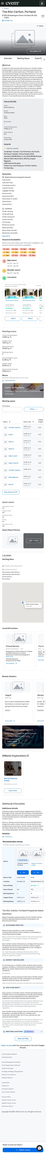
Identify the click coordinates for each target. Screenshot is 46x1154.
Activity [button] (7, 710)
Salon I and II (13, 456)
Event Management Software (11, 1062)
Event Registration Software (11, 1065)
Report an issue (7, 1045)
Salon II (11, 441)
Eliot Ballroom (13, 477)
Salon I (11, 434)
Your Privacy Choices (8, 1092)
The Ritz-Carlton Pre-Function (15, 470)
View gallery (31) (35, 51)
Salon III (11, 449)
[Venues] (42, 3)
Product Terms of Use (9, 1100)
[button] (42, 306)
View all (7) (6, 236)
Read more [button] (9, 656)
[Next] (44, 59)
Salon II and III (13, 463)
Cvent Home (6, 1082)
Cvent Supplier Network (9, 1054)
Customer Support (8, 1089)
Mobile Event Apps (7, 1068)
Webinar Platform (7, 1078)
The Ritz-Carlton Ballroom (15, 427)
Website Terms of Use (9, 1103)
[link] (17, 686)
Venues (6, 8)
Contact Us (5, 1086)
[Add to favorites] (43, 16)
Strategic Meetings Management (12, 1071)
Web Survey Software (9, 1074)
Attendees (6, 406)
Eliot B (11, 484)
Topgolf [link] (8, 695)
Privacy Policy (6, 1097)
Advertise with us (7, 1106)
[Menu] (2, 3)
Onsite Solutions (7, 1057)
